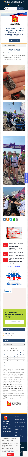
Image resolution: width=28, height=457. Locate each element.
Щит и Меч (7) (12, 376)
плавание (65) (8, 398)
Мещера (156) (15, 390)
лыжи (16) (5, 372)
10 (4, 356)
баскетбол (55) (6, 371)
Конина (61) (7, 374)
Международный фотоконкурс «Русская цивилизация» (15, 248)
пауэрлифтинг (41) (17, 384)
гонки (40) (17, 377)
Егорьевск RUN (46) (9, 395)
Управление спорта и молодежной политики (14, 29)
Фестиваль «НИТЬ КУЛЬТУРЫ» (17, 255)
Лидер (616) (13, 381)
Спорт (6, 223)
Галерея (21, 447)
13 (14, 356)
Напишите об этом (14, 321)
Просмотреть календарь (14, 266)
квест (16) (7, 381)
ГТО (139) (9, 369)
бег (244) (21, 369)
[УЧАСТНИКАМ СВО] (14, 284)
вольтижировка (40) (15, 383)
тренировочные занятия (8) (9, 386)
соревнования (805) (14, 388)
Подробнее (10, 451)
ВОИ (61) (5, 369)
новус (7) (19, 381)
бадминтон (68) (8, 393)
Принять (10, 454)
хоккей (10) (12, 377)
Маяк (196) (18, 376)
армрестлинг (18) (17, 397)
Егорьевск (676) (8, 384)
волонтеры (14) (8, 379)
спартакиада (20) (16, 393)
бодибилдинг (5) (7, 383)
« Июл (4, 366)
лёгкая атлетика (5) (16, 379)
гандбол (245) (8, 390)
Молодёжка (8, 333)
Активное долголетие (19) (11, 392)
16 (23, 356)
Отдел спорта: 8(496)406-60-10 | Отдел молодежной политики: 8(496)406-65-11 (14, 2)
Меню (16, 40)
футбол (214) (9, 397)
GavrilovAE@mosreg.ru (15, 5)
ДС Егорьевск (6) (11, 372)
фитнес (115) (6, 376)
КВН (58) (13, 398)
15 (20, 356)
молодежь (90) (19, 371)
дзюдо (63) (16, 395)
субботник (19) (14, 374)
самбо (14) (20, 374)
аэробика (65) (6, 377)
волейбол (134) (15, 369)
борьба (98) (12, 371)
